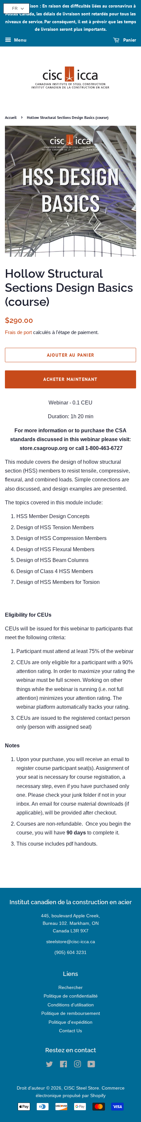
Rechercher (70, 987)
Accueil (11, 117)
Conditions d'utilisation (71, 1004)
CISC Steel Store (81, 1088)
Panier (129, 40)
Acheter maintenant (70, 379)
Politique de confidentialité (71, 996)
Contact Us (70, 1030)
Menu (20, 40)
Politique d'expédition (70, 1022)
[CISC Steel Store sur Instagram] (77, 1065)
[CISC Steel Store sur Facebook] (63, 1065)
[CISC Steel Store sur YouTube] (91, 1065)
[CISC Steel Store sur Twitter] (49, 1065)
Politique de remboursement (70, 1013)
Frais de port (18, 332)
